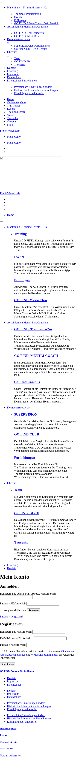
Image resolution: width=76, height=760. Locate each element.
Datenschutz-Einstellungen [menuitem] (22, 82)
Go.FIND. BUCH (26, 513)
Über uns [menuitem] (12, 53)
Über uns (12, 483)
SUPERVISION (25, 414)
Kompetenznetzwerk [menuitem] (18, 41)
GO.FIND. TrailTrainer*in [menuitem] (29, 32)
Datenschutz (14, 684)
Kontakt (11, 568)
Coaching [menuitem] (12, 70)
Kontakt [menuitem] (11, 67)
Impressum (13, 681)
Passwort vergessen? (11, 616)
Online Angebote (8, 728)
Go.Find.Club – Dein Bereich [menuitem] (30, 48)
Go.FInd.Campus (27, 382)
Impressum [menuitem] (13, 74)
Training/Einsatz (8, 742)
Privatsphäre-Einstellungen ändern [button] (33, 86)
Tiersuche (21, 542)
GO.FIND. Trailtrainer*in (33, 329)
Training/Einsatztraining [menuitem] (27, 13)
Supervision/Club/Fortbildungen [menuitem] (32, 45)
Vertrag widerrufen (10, 755)
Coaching (12, 565)
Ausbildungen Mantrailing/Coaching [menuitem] (27, 28)
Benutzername (16, 631)
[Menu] (1, 2)
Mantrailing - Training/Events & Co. (27, 226)
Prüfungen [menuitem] (20, 20)
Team (18, 490)
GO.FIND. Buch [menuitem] (23, 61)
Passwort (13, 603)
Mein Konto (14, 136)
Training (20, 234)
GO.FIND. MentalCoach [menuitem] (28, 36)
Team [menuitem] (17, 58)
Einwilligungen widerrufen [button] (29, 93)
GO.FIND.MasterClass (30, 300)
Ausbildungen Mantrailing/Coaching (27, 322)
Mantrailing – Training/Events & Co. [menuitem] (27, 9)
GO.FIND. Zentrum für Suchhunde (17, 671)
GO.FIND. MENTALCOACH (36, 356)
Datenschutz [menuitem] (14, 77)
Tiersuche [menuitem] (19, 64)
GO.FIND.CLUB (26, 434)
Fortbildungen (24, 457)
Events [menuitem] (18, 17)
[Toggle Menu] (1, 221)
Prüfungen (22, 280)
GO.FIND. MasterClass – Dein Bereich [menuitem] (36, 23)
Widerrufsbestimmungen (44, 654)
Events (19, 257)
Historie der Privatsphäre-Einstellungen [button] (36, 90)
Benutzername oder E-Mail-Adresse (28, 593)
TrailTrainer (6, 748)
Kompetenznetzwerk (18, 407)
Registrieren (7, 664)
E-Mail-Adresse (16, 638)
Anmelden (34, 610)
